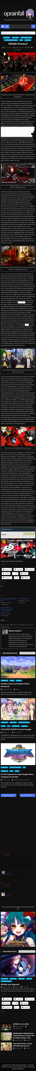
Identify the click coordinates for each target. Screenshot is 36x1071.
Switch (19, 680)
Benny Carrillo (17, 732)
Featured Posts (10, 951)
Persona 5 (16, 625)
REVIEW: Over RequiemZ (10, 984)
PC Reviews (15, 726)
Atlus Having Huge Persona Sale (8, 600)
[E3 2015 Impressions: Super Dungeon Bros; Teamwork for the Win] (18, 754)
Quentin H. (28, 1040)
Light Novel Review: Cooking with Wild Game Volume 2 (22, 1045)
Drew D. (28, 1048)
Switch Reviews (6, 981)
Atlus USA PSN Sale (23, 599)
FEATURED (15, 37)
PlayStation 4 (23, 625)
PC (8, 726)
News (12, 680)
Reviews (27, 40)
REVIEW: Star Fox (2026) (21, 1024)
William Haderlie (19, 47)
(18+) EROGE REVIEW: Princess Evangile (16, 729)
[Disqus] (18, 823)
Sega (28, 625)
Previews (4, 771)
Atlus (8, 625)
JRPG (11, 625)
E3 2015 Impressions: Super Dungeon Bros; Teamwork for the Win (17, 775)
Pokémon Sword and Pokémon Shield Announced (15, 685)
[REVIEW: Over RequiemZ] (18, 966)
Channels (6, 37)
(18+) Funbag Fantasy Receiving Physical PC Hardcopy (9, 795)
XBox (17, 771)
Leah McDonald (17, 1028)
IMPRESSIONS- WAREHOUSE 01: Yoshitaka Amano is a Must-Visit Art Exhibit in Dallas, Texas (23, 1035)
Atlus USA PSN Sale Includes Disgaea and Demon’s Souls (7, 610)
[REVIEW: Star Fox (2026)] (6, 1027)
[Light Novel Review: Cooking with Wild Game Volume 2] (6, 1047)
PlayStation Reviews (11, 40)
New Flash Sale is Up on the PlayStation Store (28, 795)
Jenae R (18, 689)
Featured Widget (26, 37)
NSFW (3, 726)
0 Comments (25, 987)
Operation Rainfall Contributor (21, 780)
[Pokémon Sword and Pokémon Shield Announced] (18, 667)
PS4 (21, 40)
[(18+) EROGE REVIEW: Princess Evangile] (18, 709)
